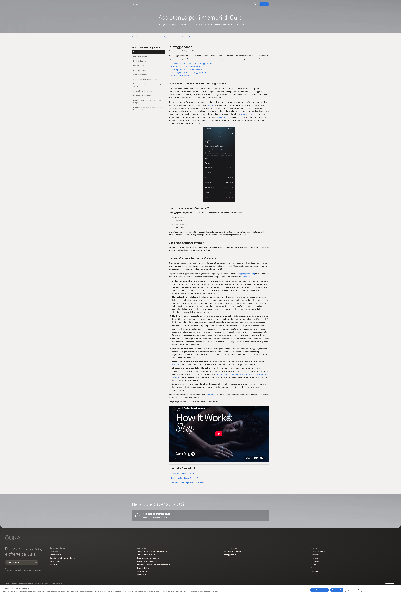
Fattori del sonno (140, 56)
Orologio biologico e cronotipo (145, 79)
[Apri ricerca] (256, 4)
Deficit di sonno (139, 61)
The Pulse (317, 551)
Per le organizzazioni (232, 551)
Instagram (315, 558)
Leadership (54, 555)
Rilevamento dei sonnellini (143, 96)
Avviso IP (47, 583)
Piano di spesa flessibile (147, 561)
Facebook (315, 555)
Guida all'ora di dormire (142, 91)
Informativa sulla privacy (34, 571)
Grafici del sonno (140, 75)
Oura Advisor (211, 395)
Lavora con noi (56, 561)
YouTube (314, 571)
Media (52, 565)
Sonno (191, 37)
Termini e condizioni (11, 583)
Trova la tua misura (145, 555)
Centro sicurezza (56, 583)
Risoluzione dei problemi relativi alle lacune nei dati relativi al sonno (147, 109)
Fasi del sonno (138, 66)
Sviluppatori (229, 555)
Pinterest (315, 561)
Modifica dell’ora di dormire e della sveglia (147, 102)
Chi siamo (54, 551)
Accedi (264, 4)
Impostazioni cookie (353, 590)
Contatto (140, 575)
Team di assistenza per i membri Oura (152, 551)
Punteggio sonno (139, 52)
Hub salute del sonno (141, 70)
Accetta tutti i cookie (319, 590)
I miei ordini (142, 568)
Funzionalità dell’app (178, 37)
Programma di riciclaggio (147, 558)
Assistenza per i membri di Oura (144, 37)
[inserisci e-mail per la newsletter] (36, 562)
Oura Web (141, 571)
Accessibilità (39, 583)
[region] (200, 590)
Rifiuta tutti (336, 590)
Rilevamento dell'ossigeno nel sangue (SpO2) (148, 85)
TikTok (314, 565)
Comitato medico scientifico (61, 558)
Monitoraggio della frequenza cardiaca (152, 565)
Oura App (163, 37)
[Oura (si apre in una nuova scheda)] (135, 4)
